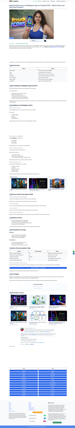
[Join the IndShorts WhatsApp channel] (74, 251)
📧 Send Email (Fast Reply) (37, 412)
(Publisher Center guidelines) (29, 331)
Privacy (48, 1)
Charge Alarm (24, 377)
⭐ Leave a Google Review (57, 422)
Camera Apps (53, 375)
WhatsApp (44, 1)
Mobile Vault (53, 1)
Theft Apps (23, 388)
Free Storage (53, 381)
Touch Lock (52, 395)
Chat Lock (52, 377)
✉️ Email (22, 344)
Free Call (39, 1)
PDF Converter (24, 386)
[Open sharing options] (74, 253)
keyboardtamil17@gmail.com (39, 342)
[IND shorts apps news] (13, 1)
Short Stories (63, 1)
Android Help (58, 1)
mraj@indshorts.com (47, 331)
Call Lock (52, 370)
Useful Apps (52, 390)
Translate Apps (23, 390)
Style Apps (52, 386)
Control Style (24, 379)
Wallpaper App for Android (56, 46)
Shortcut (52, 388)
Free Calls (52, 379)
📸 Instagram (32, 344)
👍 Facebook (27, 344)
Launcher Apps (23, 381)
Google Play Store (34, 334)
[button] (66, 1)
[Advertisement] (38, 55)
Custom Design (35, 1)
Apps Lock (23, 370)
